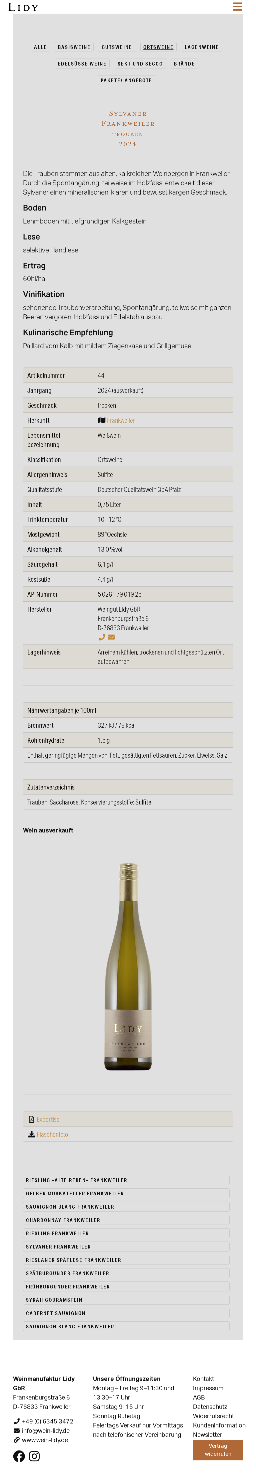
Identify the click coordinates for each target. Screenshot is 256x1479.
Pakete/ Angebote (126, 80)
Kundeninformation (219, 1426)
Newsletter (207, 1435)
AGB (199, 1398)
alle (40, 47)
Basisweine (74, 47)
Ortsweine (158, 47)
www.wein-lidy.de (45, 1440)
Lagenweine (202, 47)
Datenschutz (210, 1407)
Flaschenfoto (52, 1134)
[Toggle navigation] (237, 6)
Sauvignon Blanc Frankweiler (70, 1206)
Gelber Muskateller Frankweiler (75, 1193)
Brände (184, 63)
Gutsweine (117, 47)
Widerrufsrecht (213, 1416)
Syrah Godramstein (54, 1299)
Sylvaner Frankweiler (58, 1246)
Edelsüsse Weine (82, 63)
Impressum (208, 1389)
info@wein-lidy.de (46, 1431)
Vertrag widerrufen (218, 1450)
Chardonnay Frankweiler (63, 1220)
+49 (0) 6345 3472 (47, 1422)
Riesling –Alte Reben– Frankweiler (76, 1180)
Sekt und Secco (140, 63)
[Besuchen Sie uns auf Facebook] (19, 1459)
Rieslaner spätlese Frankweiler (73, 1260)
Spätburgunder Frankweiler (67, 1273)
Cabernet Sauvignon (56, 1313)
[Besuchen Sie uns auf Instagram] (34, 1459)
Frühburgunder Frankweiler (68, 1286)
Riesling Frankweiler (57, 1233)
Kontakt (203, 1379)
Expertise (48, 1119)
